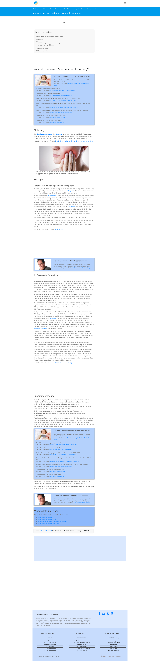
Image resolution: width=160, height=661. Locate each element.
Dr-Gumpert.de (37, 8)
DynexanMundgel (40, 328)
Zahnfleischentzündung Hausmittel (48, 523)
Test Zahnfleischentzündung (82, 268)
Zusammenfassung (42, 48)
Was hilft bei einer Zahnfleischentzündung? (49, 37)
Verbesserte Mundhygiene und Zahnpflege (50, 44)
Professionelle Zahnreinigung (46, 45)
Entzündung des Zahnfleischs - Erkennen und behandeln (74, 141)
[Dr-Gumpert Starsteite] (36, 3)
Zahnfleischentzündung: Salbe (47, 519)
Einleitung (39, 39)
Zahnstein (53, 318)
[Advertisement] (64, 59)
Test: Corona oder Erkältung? (57, 117)
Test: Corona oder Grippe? (56, 122)
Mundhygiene (69, 191)
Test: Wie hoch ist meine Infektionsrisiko (60, 112)
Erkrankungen (58, 8)
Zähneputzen (52, 196)
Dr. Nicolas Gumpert (45, 531)
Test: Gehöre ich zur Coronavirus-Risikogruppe (62, 100)
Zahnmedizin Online (48, 8)
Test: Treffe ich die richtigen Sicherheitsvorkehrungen (64, 107)
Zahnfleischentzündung (70, 8)
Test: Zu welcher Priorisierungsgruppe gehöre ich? (63, 90)
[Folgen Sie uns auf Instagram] (112, 613)
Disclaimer (111, 656)
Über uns (103, 656)
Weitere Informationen (43, 51)
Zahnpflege (59, 229)
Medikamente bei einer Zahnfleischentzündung (52, 521)
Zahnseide (71, 206)
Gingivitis (59, 134)
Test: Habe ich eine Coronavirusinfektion (60, 95)
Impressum (119, 656)
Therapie (39, 42)
